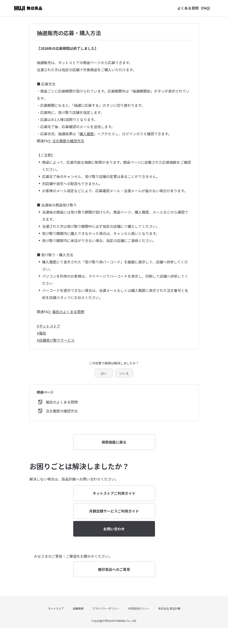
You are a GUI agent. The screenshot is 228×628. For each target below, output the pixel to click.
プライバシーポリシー (105, 608)
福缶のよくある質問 (68, 311)
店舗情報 (78, 608)
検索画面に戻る (114, 442)
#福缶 (41, 333)
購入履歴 (86, 133)
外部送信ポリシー (138, 608)
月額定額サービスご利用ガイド (114, 511)
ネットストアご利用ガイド (114, 493)
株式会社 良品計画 (169, 608)
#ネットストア (48, 326)
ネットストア (56, 608)
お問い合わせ (114, 528)
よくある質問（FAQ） (194, 8)
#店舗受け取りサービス (56, 340)
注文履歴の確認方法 (68, 140)
